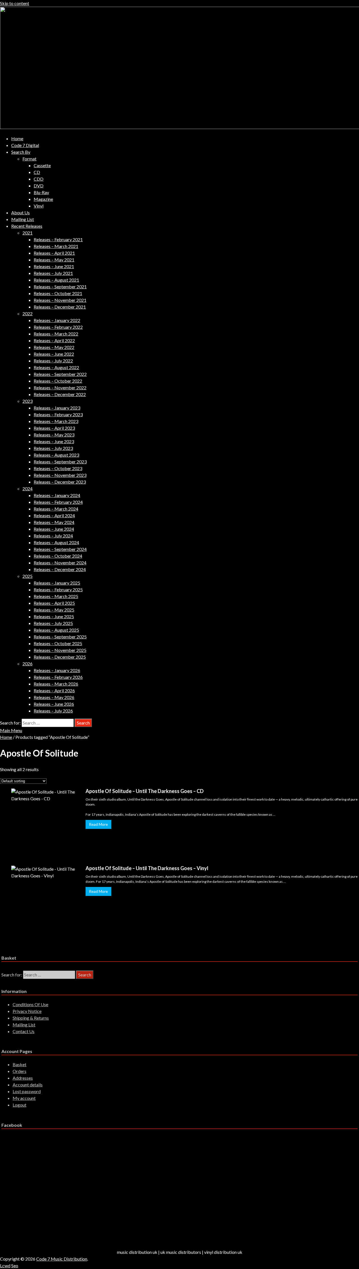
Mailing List (22, 219)
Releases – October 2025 (58, 643)
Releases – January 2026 (57, 670)
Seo (14, 1265)
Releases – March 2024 (56, 508)
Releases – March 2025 (56, 596)
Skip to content (14, 3)
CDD (38, 178)
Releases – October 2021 (58, 293)
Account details (28, 1084)
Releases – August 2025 (56, 630)
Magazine (43, 199)
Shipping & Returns (31, 1017)
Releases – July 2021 (53, 273)
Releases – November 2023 (60, 475)
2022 (27, 313)
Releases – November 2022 (60, 387)
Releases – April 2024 (54, 515)
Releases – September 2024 (60, 549)
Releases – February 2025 (58, 589)
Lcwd (5, 1265)
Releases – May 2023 (54, 434)
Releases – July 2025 (53, 623)
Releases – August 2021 (56, 279)
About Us (20, 212)
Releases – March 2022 (56, 333)
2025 (27, 576)
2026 (27, 663)
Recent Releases (26, 226)
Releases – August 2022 (56, 367)
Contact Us (23, 1031)
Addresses (23, 1078)
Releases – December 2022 (60, 394)
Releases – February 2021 (58, 239)
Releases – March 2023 (56, 421)
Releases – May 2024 (54, 522)
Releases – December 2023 (60, 481)
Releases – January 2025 (57, 582)
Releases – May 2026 (54, 697)
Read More (98, 824)
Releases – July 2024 (53, 535)
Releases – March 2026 (56, 683)
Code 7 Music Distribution (61, 1258)
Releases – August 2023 (56, 455)
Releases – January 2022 (57, 320)
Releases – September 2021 (60, 286)
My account (24, 1098)
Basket (19, 1064)
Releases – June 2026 (54, 704)
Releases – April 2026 (54, 690)
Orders (19, 1071)
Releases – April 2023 (54, 428)
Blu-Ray (41, 192)
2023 (27, 401)
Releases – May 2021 (54, 259)
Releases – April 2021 (54, 253)
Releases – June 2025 (54, 616)
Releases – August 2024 (56, 542)
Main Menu (11, 730)
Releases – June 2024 (54, 529)
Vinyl (38, 205)
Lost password (27, 1091)
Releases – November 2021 (60, 300)
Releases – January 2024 (57, 495)
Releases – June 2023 (54, 441)
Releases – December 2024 (60, 569)
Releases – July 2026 (53, 710)
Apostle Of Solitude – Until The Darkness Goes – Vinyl (147, 868)
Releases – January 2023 (57, 407)
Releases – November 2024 (60, 562)
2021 (27, 232)
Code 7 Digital (25, 145)
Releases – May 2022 (54, 347)
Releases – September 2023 (60, 461)
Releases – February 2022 (58, 327)
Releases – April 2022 (54, 340)
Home (17, 138)
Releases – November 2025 (60, 650)
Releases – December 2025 (60, 656)
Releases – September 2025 (60, 636)
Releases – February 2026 (58, 677)
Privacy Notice (27, 1011)
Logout (19, 1104)
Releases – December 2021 (60, 306)
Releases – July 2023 (53, 448)
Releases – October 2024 (58, 555)
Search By (20, 152)
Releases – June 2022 (54, 354)
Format (29, 158)
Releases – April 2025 (54, 603)
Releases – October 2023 (58, 468)
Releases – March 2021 (56, 246)
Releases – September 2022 (60, 374)
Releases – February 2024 (58, 502)
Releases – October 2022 (58, 380)
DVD (38, 185)
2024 (27, 488)
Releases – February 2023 (58, 414)
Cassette (42, 165)
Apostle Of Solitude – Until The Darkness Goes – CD (145, 791)
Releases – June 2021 (54, 266)
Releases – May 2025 (54, 609)
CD (37, 172)
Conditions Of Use (30, 1004)
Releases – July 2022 (53, 360)
